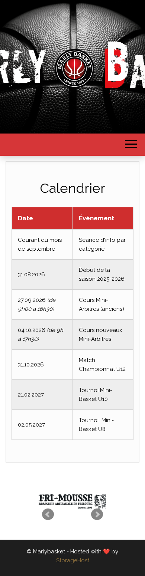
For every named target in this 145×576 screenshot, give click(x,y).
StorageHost (72, 560)
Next (97, 514)
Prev (48, 514)
